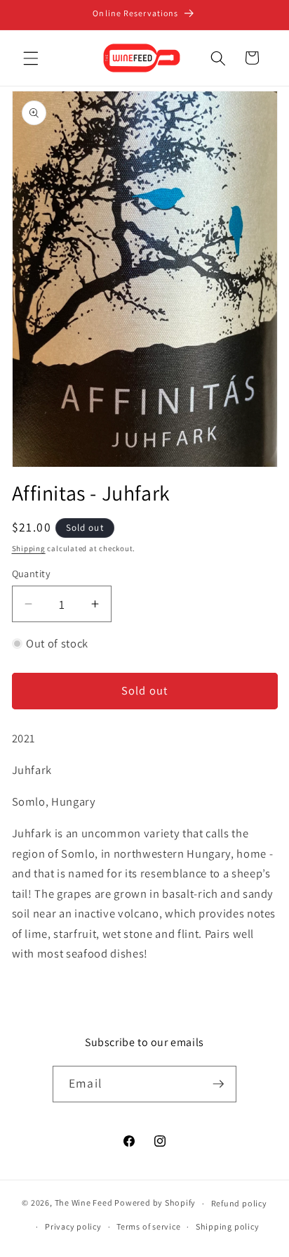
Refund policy (239, 1203)
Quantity (31, 573)
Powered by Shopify (155, 1203)
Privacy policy (73, 1226)
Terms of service (148, 1226)
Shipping (29, 548)
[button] (31, 58)
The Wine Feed (84, 1203)
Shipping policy (228, 1226)
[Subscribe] (218, 1084)
